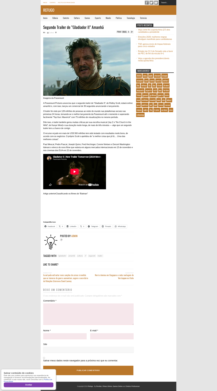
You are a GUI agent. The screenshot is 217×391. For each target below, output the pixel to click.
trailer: (100, 256)
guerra (160, 95)
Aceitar (28, 385)
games (145, 95)
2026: (139, 75)
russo (161, 105)
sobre (145, 109)
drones (166, 85)
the (151, 109)
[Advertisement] (155, 140)
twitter (151, 3)
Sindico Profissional (133, 386)
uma (171, 109)
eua (160, 90)
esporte (149, 90)
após (150, 75)
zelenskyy (140, 114)
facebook (147, 3)
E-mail (94, 330)
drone (159, 85)
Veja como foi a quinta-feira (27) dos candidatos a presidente (154, 31)
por (151, 105)
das (138, 85)
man (138, 100)
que (155, 105)
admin (74, 236)
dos (154, 85)
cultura (80, 256)
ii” (85, 256)
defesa (144, 85)
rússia (139, 109)
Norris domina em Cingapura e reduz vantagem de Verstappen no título (114, 277)
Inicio (45, 2)
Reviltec (99, 386)
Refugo (48, 10)
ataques (140, 80)
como (152, 80)
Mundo (108, 17)
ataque (164, 75)
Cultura (77, 17)
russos (167, 105)
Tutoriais (143, 17)
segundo (92, 256)
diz (150, 85)
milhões (145, 100)
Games (87, 17)
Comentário (49, 301)
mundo (152, 100)
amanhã (71, 256)
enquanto (140, 90)
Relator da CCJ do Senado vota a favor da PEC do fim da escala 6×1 (155, 52)
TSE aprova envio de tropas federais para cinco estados (154, 45)
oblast (169, 100)
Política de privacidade (66, 2)
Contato (53, 2)
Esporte (98, 17)
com (146, 80)
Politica (119, 17)
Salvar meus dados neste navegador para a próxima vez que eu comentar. (80, 360)
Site (45, 344)
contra (158, 80)
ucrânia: (164, 109)
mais (167, 95)
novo (158, 100)
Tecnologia (131, 17)
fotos (139, 95)
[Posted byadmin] (51, 249)
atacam (157, 75)
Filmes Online (107, 386)
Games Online (118, 386)
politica (145, 105)
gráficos (153, 95)
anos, (145, 75)
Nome (47, 330)
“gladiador (62, 256)
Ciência (55, 17)
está (155, 90)
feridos (166, 90)
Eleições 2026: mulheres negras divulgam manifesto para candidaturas (155, 38)
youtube (156, 3)
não (163, 100)
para (138, 105)
